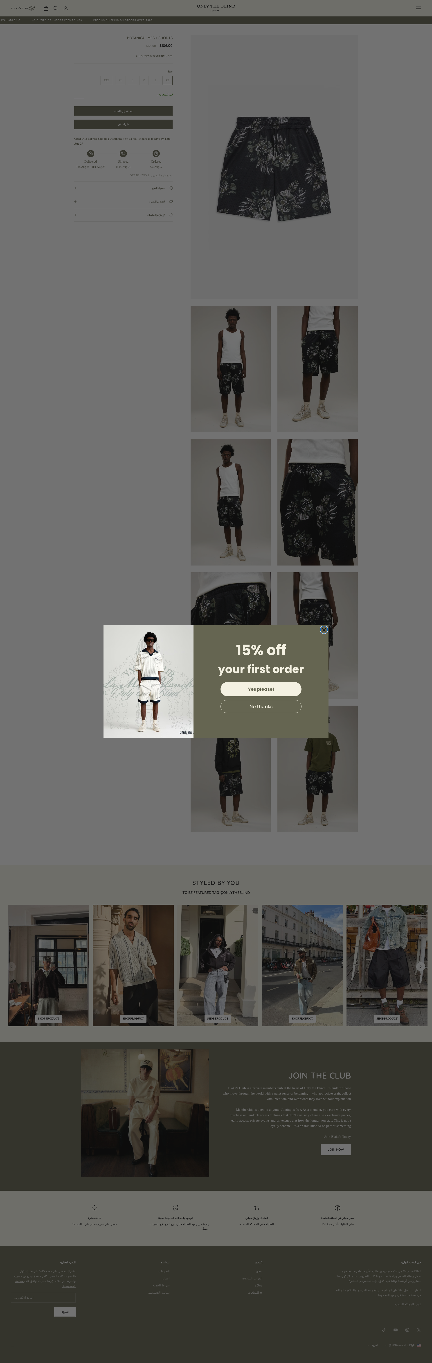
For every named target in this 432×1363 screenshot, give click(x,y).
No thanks (261, 706)
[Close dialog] (324, 629)
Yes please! (261, 689)
